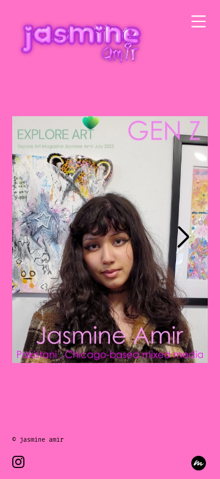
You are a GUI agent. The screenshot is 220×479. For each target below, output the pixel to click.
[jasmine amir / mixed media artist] (79, 43)
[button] (183, 239)
